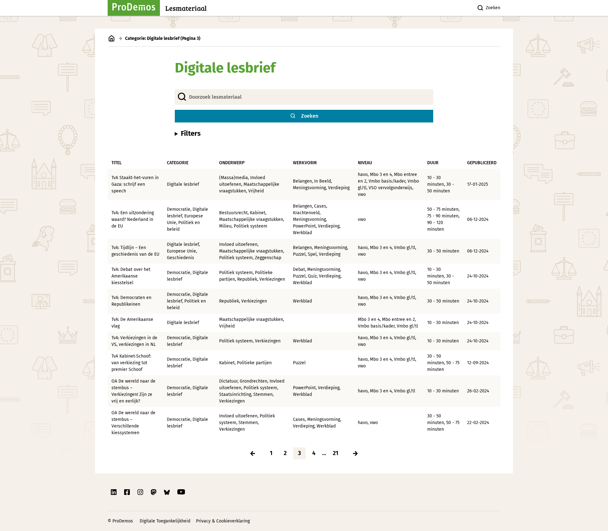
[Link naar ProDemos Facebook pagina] (127, 492)
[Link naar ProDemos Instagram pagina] (141, 492)
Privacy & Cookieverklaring (223, 521)
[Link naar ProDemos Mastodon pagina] (154, 492)
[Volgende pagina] (355, 453)
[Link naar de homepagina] (112, 38)
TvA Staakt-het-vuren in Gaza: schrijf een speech (135, 184)
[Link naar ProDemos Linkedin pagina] (114, 492)
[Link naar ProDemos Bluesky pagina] (167, 492)
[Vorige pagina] (252, 453)
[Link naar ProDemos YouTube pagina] (181, 492)
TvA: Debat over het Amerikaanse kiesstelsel (130, 276)
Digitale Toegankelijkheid (165, 521)
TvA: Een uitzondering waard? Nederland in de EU (132, 219)
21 (335, 453)
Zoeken (493, 7)
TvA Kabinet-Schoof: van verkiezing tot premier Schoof (131, 362)
